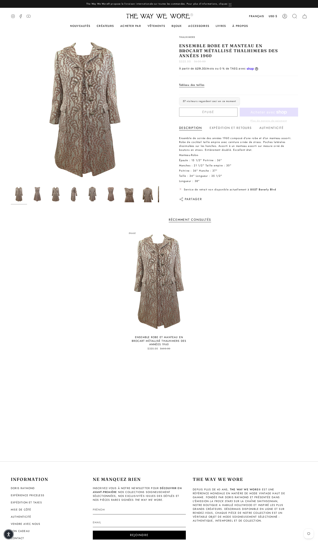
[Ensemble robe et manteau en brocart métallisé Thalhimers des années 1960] (159, 281)
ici (230, 3)
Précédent (10, 109)
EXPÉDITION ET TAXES (26, 502)
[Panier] (305, 16)
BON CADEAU (20, 531)
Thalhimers (187, 37)
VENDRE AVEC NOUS (25, 524)
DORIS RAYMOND (23, 488)
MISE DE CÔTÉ (21, 510)
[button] (105, 26)
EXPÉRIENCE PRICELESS (27, 495)
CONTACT (17, 538)
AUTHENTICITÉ (21, 517)
